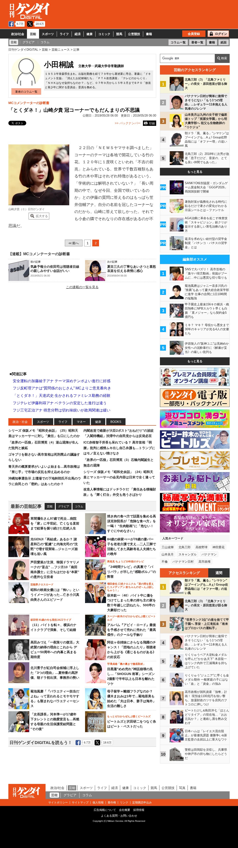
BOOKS (115, 422)
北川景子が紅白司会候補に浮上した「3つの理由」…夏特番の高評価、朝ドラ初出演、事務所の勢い (54, 672)
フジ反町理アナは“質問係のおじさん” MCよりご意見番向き (62, 388)
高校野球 (201, 547)
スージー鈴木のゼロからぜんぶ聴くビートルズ (131, 618)
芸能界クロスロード (41, 584)
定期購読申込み (142, 802)
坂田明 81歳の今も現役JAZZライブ (50, 619)
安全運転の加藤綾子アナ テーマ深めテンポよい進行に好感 (61, 381)
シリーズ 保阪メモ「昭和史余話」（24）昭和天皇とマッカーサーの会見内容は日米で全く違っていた (119, 477)
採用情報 (138, 810)
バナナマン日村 (183, 561)
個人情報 (98, 802)
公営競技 (134, 34)
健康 (89, 34)
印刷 (152, 123)
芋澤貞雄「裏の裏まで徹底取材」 (126, 663)
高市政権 (204, 561)
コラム (79, 506)
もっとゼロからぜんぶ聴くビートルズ (129, 716)
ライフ (64, 34)
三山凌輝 (168, 547)
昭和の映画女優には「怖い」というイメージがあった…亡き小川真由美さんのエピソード (54, 594)
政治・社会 (20, 422)
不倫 (165, 561)
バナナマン (209, 554)
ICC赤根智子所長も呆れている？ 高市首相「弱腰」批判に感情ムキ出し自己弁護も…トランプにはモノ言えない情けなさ (119, 447)
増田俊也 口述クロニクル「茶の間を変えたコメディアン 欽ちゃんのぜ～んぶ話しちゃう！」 (130, 587)
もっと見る (194, 171)
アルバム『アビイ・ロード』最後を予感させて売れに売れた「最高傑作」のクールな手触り (131, 629)
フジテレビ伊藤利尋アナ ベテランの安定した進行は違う (60, 403)
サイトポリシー (58, 802)
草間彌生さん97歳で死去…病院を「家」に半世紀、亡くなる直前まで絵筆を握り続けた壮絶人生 (54, 523)
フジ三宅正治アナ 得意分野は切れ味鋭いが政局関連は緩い (61, 410)
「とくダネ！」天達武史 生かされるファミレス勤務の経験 (61, 396)
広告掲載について (105, 810)
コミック (104, 34)
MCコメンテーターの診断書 (28, 103)
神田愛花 (218, 547)
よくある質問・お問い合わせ (119, 815)
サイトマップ (80, 802)
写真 (182, 788)
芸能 (33, 34)
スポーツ (48, 34)
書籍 (149, 34)
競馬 (119, 34)
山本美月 (168, 554)
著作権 (112, 802)
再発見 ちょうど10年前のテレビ (125, 561)
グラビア (63, 506)
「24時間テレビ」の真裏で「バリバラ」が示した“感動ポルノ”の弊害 (131, 571)
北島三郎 (184, 547)
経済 (78, 34)
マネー (81, 422)
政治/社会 (17, 34)
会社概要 (124, 810)
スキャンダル (187, 554)
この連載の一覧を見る (82, 287)
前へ (74, 243)
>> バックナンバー (128, 123)
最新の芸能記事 (26, 506)
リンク (124, 802)
